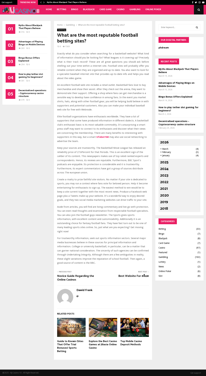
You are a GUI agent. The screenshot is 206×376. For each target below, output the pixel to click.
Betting (61, 9)
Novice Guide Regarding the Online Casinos (75, 278)
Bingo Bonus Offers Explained (29, 59)
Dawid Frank (84, 290)
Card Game (105, 9)
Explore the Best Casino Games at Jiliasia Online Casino (103, 344)
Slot (160, 276)
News (161, 266)
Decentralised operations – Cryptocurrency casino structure (32, 93)
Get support (7, 2)
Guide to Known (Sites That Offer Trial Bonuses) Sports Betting (70, 346)
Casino (121, 9)
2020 (164, 195)
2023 (164, 175)
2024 (164, 169)
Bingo (74, 9)
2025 (164, 162)
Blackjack (89, 9)
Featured (163, 252)
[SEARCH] (196, 27)
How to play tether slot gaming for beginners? (31, 75)
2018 (164, 209)
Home (49, 9)
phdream (164, 47)
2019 (164, 202)
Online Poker (153, 9)
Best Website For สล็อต (133, 276)
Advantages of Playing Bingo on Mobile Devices (32, 43)
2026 (164, 142)
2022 (164, 182)
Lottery (162, 262)
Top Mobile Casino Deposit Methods (131, 343)
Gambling (134, 9)
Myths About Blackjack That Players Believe (67, 2)
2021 (164, 189)
